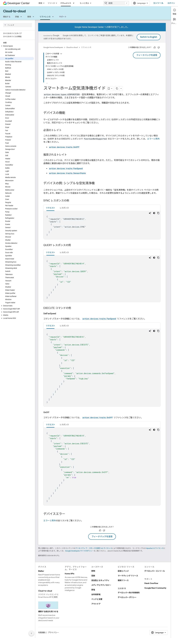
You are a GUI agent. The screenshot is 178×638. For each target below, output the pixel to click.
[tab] (50, 208)
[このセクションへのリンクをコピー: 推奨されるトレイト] (69, 154)
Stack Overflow (151, 583)
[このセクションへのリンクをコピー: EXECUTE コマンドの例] (73, 308)
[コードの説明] (150, 213)
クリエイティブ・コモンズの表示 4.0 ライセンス (93, 548)
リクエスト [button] (50, 208)
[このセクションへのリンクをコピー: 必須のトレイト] (64, 130)
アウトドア (95, 604)
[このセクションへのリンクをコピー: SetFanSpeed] (59, 313)
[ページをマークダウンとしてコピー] (117, 88)
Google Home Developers (53, 47)
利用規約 (41, 632)
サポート (62, 17)
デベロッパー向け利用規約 (129, 592)
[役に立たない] (159, 47)
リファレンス (45, 17)
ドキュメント (65, 3)
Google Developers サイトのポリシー (79, 551)
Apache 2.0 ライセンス (155, 548)
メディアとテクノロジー (101, 585)
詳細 (17, 17)
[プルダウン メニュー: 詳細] (22, 17)
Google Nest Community (155, 588)
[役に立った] (155, 47)
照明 (93, 571)
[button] (17, 46)
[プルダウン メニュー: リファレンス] (54, 17)
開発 (40, 3)
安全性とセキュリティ (100, 580)
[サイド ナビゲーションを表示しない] (31, 633)
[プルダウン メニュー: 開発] (34, 17)
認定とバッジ (123, 571)
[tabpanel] (102, 225)
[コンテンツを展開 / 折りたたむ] (61, 53)
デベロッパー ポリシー (127, 597)
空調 (93, 575)
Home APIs (69, 573)
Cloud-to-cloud (14, 11)
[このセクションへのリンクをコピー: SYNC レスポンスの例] (71, 200)
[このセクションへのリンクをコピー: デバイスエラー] (67, 514)
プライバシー (53, 632)
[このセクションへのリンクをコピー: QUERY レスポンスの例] (73, 245)
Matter (41, 571)
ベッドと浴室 (96, 599)
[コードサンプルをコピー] (158, 213)
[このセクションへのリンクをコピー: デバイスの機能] (67, 113)
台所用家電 (95, 594)
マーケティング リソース (128, 575)
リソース (51, 3)
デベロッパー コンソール (154, 571)
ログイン (171, 3)
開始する (6, 17)
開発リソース (123, 580)
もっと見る (84, 3)
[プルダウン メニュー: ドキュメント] (74, 3)
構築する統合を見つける (48, 611)
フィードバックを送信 (146, 55)
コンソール (158, 3)
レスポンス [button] (64, 208)
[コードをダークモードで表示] (154, 213)
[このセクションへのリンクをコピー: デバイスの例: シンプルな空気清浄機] (97, 183)
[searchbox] (17, 25)
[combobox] (116, 3)
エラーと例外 (153, 139)
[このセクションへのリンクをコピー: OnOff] (52, 412)
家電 (93, 590)
